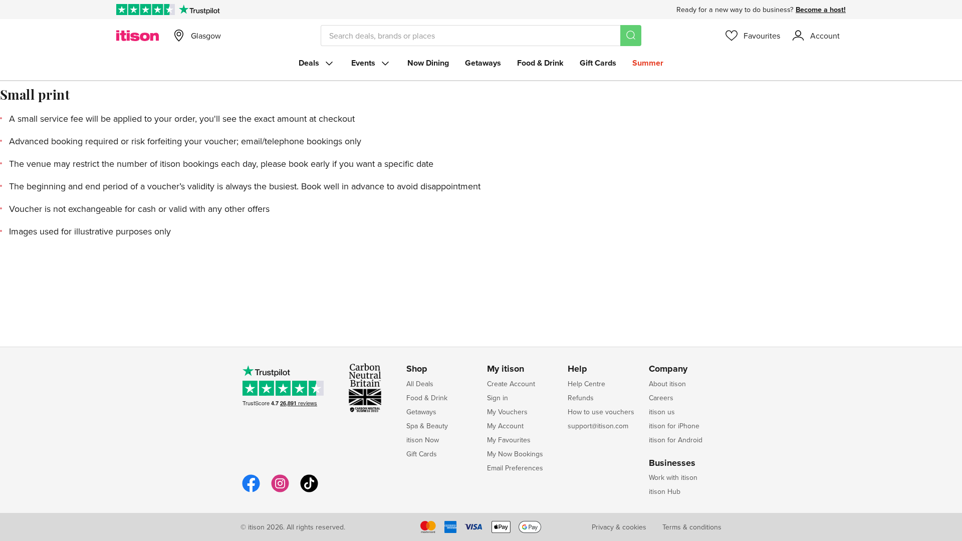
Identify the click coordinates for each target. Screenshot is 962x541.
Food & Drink (540, 63)
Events (363, 63)
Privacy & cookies (619, 527)
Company (668, 369)
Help (577, 369)
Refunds (581, 398)
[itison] (137, 35)
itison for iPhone (674, 426)
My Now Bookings (515, 454)
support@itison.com (598, 426)
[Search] (630, 35)
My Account (505, 426)
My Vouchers (507, 412)
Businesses (672, 463)
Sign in (497, 398)
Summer (647, 63)
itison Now (422, 440)
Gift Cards (598, 63)
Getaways (483, 63)
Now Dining (428, 63)
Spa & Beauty (427, 426)
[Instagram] (280, 490)
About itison (667, 384)
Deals (309, 63)
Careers (661, 398)
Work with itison (673, 477)
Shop (416, 369)
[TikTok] (309, 490)
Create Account (511, 384)
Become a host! (821, 10)
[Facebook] (251, 490)
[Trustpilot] (199, 10)
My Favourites (509, 440)
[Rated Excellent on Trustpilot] (145, 9)
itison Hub (664, 491)
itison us (662, 412)
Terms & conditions (692, 527)
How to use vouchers (601, 412)
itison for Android (675, 440)
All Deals (419, 384)
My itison (505, 369)
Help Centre (586, 384)
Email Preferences (515, 468)
